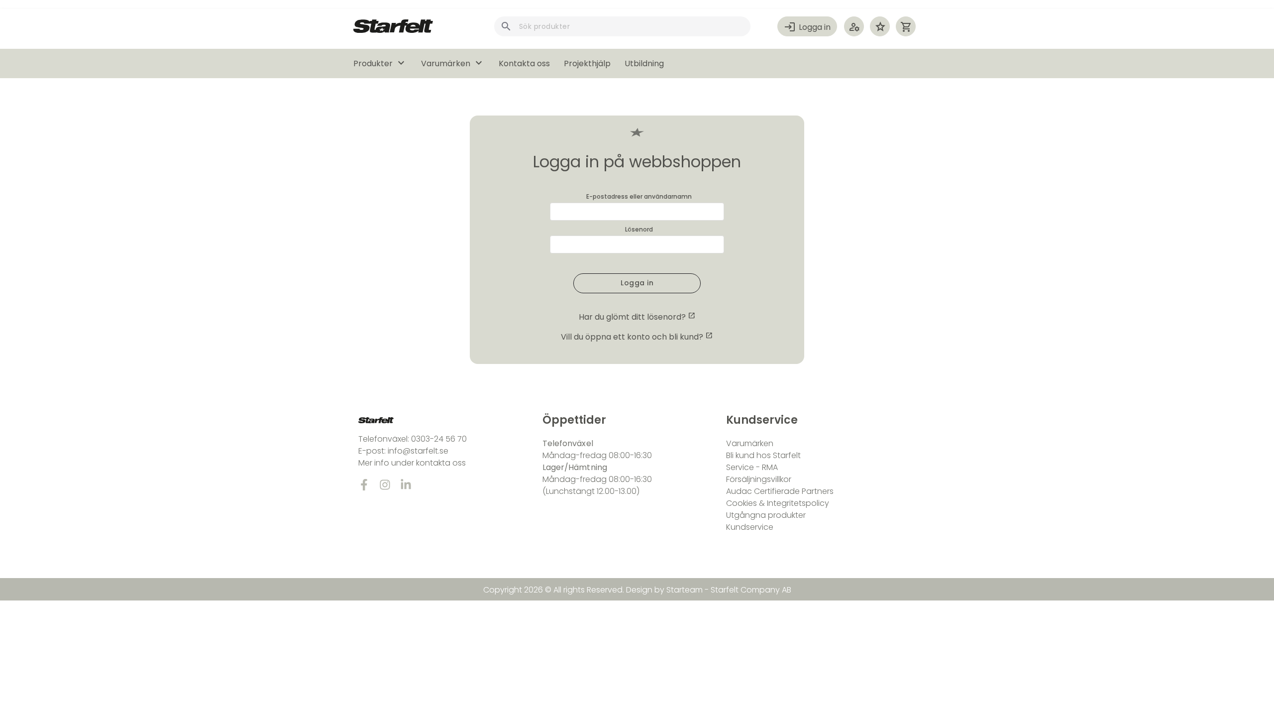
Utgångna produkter (766, 515)
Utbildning (644, 63)
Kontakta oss (524, 63)
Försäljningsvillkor (758, 479)
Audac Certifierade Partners (780, 491)
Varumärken (453, 63)
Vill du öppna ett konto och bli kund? (632, 337)
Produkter (380, 63)
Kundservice (749, 527)
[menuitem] (387, 63)
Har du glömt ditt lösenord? (637, 317)
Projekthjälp (587, 63)
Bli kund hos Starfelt (763, 455)
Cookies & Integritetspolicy (777, 503)
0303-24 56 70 (439, 439)
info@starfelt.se (418, 451)
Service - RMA (752, 467)
